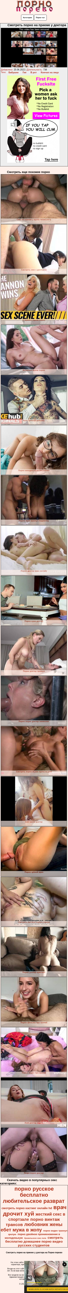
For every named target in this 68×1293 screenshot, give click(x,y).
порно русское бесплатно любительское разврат (34, 1195)
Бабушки (13, 72)
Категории (27, 17)
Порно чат (40, 17)
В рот (34, 72)
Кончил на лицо (50, 72)
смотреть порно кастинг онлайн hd (27, 1208)
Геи (24, 72)
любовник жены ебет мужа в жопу (31, 1227)
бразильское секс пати (35, 1238)
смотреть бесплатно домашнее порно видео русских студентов (34, 1241)
